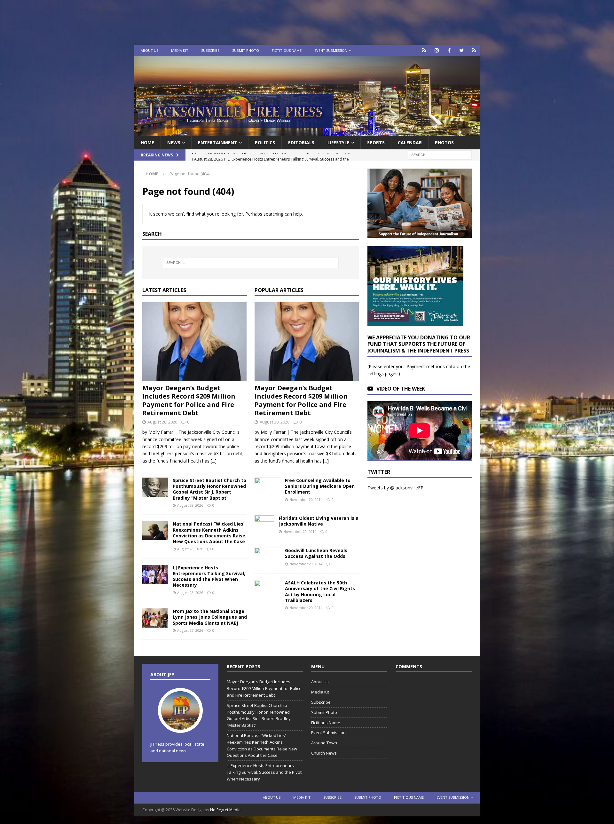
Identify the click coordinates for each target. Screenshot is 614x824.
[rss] (474, 50)
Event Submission (330, 50)
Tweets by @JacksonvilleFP (395, 488)
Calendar (410, 142)
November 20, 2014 (305, 499)
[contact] (424, 50)
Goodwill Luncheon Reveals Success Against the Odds (316, 553)
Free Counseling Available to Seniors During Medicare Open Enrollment (320, 486)
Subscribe (210, 50)
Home (147, 142)
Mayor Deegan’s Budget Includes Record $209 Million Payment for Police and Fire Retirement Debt (188, 400)
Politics (265, 142)
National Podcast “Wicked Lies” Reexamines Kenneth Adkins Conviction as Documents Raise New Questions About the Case (209, 532)
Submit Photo (245, 50)
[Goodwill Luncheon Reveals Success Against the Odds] (267, 557)
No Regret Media (225, 809)
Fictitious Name (287, 50)
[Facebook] (449, 50)
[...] (213, 461)
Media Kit (179, 50)
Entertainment (217, 142)
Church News (324, 753)
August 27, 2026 (190, 630)
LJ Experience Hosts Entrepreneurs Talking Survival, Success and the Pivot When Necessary (209, 576)
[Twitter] (461, 50)
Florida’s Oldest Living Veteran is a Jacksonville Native (318, 521)
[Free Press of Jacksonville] (307, 132)
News (173, 142)
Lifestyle (338, 142)
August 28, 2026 (162, 422)
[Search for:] (440, 155)
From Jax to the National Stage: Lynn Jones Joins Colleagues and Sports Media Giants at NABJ (210, 617)
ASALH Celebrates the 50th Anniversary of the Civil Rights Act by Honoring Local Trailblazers (320, 591)
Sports (376, 142)
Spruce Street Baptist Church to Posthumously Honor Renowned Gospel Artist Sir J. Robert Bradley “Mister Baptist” (209, 489)
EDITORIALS (301, 142)
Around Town (324, 743)
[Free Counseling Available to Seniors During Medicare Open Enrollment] (267, 486)
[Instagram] (436, 50)
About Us (149, 50)
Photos (444, 142)
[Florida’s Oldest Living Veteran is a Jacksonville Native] (264, 525)
